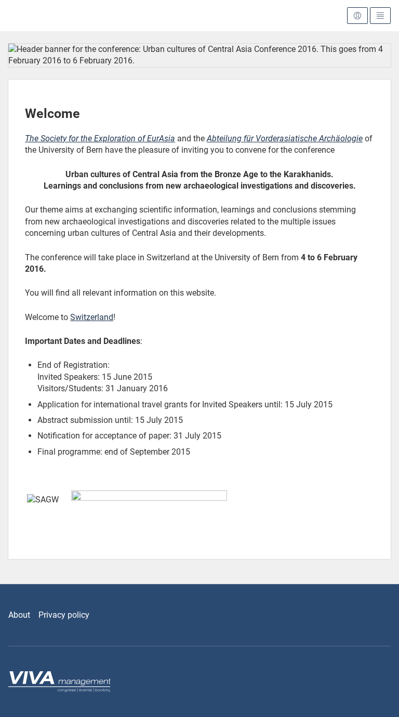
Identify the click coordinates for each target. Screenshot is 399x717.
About (19, 615)
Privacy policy (63, 615)
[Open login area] (357, 15)
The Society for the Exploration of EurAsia (100, 138)
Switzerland (91, 317)
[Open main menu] (380, 15)
